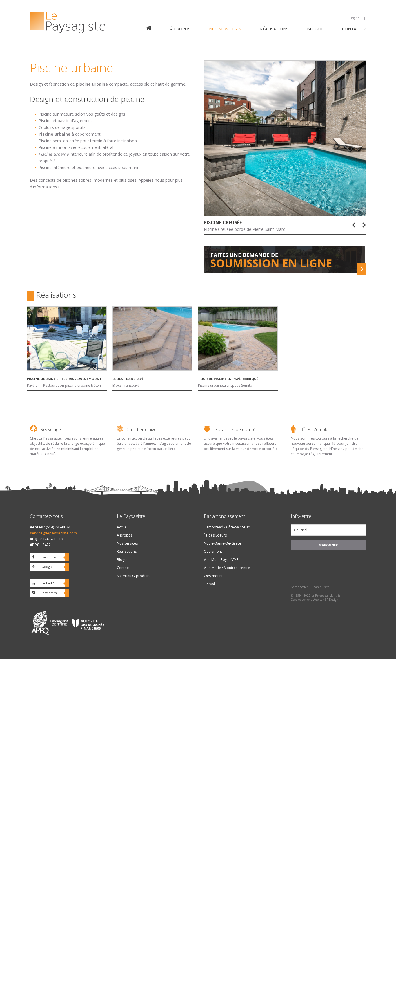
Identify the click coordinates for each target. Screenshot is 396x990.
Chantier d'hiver (142, 429)
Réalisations (274, 29)
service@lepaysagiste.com (53, 533)
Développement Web (305, 599)
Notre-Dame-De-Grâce (222, 543)
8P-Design (331, 599)
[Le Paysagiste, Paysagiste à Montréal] (82, 23)
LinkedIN (48, 583)
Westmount (213, 575)
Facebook (49, 557)
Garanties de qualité (235, 429)
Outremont (213, 551)
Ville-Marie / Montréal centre (227, 567)
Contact (352, 29)
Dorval (209, 584)
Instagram (49, 593)
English (354, 18)
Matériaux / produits (133, 575)
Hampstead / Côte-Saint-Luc (227, 527)
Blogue (315, 29)
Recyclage (50, 429)
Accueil (149, 29)
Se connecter (299, 587)
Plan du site (321, 587)
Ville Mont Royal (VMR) (221, 559)
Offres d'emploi (314, 429)
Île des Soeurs (215, 535)
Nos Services (223, 29)
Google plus (41, 567)
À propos (180, 29)
